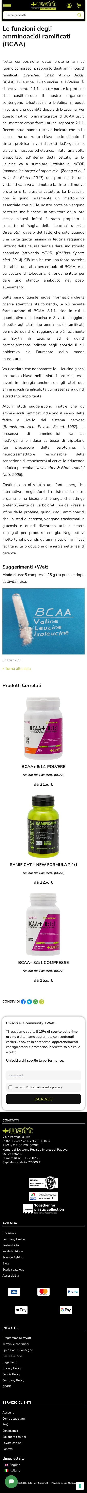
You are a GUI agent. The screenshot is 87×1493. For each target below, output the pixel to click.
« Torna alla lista (16, 668)
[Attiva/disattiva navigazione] (7, 5)
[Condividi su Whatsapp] (35, 1001)
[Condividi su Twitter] (29, 1001)
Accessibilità (10, 1276)
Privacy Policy (11, 1368)
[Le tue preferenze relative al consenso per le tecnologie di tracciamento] (80, 1486)
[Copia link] (41, 1001)
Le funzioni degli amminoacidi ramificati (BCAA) (36, 36)
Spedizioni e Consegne (17, 1350)
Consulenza (10, 1431)
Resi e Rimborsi (12, 1356)
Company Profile (13, 1239)
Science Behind (12, 1257)
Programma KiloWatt (16, 1338)
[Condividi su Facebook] (23, 1001)
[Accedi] (69, 5)
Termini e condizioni (15, 1344)
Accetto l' (38, 1087)
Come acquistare (13, 1419)
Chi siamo (9, 1233)
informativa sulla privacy (45, 1087)
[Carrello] (79, 5)
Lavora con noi (12, 1443)
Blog (5, 1263)
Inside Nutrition (12, 1251)
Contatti (7, 1449)
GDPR (6, 1386)
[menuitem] (12, 1465)
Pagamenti (9, 1362)
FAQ (5, 1425)
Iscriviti (43, 1099)
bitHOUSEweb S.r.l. (74, 1483)
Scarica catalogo (13, 1269)
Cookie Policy (11, 1374)
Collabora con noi (14, 1437)
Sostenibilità (10, 1245)
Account (8, 1412)
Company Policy (13, 1380)
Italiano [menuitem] (15, 1470)
